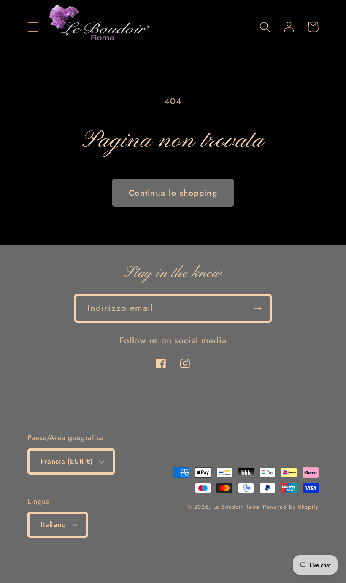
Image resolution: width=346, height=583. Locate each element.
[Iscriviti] (258, 308)
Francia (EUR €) (67, 461)
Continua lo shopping (173, 193)
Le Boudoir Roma (236, 507)
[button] (33, 27)
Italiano (53, 524)
